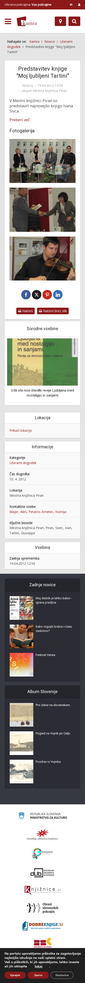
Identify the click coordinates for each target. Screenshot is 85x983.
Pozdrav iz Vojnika (48, 761)
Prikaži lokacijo (20, 430)
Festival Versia (45, 655)
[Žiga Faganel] (42, 258)
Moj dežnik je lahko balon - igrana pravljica (54, 600)
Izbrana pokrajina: (28, 4)
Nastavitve (62, 975)
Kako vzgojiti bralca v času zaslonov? (54, 629)
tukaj (38, 966)
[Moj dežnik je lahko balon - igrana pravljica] (21, 608)
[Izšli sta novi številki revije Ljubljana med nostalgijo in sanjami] (42, 361)
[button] (66, 371)
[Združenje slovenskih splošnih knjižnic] (42, 890)
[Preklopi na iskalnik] (74, 21)
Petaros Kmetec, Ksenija (47, 511)
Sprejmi (15, 975)
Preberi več (19, 119)
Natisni (27, 311)
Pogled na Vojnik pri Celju (53, 733)
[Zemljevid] (60, 21)
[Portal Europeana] (43, 854)
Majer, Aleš (18, 511)
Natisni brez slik (54, 311)
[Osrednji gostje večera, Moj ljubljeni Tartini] (42, 161)
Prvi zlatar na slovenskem (53, 705)
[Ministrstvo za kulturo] (42, 816)
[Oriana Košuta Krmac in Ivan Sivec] (42, 210)
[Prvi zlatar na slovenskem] (21, 715)
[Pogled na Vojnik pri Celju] (21, 743)
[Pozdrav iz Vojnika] (21, 771)
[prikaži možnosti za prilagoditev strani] (71, 4)
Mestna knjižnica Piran (50, 91)
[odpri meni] (8, 21)
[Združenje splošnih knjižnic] (42, 943)
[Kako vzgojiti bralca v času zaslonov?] (21, 636)
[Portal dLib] (42, 873)
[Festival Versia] (21, 665)
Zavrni (38, 975)
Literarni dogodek (22, 463)
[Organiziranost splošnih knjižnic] (42, 835)
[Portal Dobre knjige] (42, 926)
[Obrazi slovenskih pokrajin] (43, 908)
